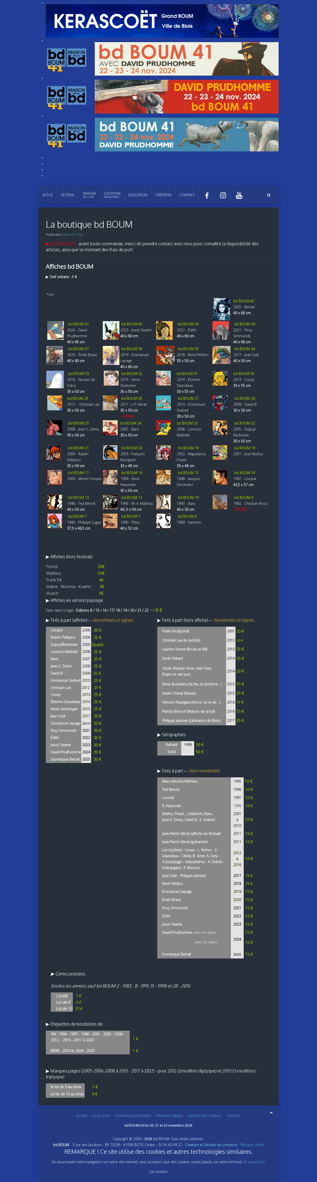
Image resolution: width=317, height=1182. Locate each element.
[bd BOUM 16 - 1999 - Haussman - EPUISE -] (110, 476)
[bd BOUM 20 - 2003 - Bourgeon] (110, 452)
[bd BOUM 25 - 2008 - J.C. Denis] (54, 427)
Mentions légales (170, 1115)
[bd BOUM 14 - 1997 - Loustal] (219, 476)
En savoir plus (254, 1161)
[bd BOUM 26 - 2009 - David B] (219, 402)
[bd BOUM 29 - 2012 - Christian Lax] (54, 402)
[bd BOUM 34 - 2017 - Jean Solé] (221, 354)
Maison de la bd (72, 234)
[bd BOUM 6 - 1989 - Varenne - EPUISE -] (163, 520)
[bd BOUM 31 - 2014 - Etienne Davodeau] (163, 377)
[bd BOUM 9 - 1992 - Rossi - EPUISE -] (219, 501)
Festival (68, 195)
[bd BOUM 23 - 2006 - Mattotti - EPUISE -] (163, 427)
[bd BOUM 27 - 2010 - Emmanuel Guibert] (163, 402)
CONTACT (187, 195)
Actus (47, 195)
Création (163, 195)
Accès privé (101, 1115)
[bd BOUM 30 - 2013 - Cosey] (219, 377)
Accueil (81, 1115)
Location (112, 195)
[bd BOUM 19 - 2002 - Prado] (163, 452)
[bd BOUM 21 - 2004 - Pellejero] (53, 452)
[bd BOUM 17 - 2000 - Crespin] (54, 476)
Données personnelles (133, 1115)
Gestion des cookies (204, 1115)
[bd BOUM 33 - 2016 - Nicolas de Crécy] (55, 379)
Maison (89, 195)
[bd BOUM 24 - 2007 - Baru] (110, 427)
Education (138, 195)
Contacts (233, 1115)
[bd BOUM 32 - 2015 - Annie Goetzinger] (111, 377)
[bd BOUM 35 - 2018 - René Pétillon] (165, 354)
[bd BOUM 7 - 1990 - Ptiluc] (110, 520)
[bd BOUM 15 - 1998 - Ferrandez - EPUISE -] (163, 476)
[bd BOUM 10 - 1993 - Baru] (163, 501)
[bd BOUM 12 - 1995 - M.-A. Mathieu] (110, 501)
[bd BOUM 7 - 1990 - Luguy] (54, 520)
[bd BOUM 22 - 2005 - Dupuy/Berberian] (219, 427)
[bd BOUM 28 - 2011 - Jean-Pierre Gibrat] (110, 402)
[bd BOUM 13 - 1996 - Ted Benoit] (54, 501)
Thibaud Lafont (224, 1144)
